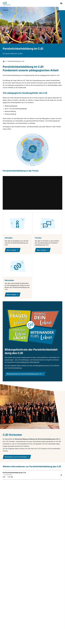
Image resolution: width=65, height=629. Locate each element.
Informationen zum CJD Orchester (16, 457)
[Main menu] (61, 3)
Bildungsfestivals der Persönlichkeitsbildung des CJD (24, 374)
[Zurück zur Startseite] (4, 61)
